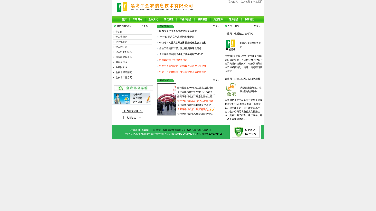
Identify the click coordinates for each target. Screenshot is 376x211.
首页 (124, 19)
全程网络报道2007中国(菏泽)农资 (194, 92)
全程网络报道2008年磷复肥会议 (194, 105)
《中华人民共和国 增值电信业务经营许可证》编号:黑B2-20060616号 (160, 133)
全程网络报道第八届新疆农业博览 (194, 114)
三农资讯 (169, 19)
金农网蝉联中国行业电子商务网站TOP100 (181, 54)
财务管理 (137, 102)
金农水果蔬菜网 (124, 72)
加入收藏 (245, 1)
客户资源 (137, 98)
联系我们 (257, 1)
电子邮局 (137, 94)
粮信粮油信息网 (124, 57)
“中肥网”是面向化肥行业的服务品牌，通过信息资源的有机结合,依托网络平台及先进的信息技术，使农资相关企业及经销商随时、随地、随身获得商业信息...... (244, 63)
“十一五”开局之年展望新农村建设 (176, 36)
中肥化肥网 (121, 42)
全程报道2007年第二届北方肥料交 (195, 87)
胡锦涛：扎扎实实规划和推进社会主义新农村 (182, 42)
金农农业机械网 (124, 52)
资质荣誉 (202, 19)
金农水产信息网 (124, 77)
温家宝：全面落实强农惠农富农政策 (178, 31)
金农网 (119, 31)
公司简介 (137, 19)
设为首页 (233, 1)
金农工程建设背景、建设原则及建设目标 (180, 48)
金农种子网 (121, 47)
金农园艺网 (121, 67)
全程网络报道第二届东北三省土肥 (194, 96)
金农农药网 (121, 37)
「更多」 (145, 26)
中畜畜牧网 (121, 62)
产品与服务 (186, 19)
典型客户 (218, 19)
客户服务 (234, 19)
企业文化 (153, 19)
